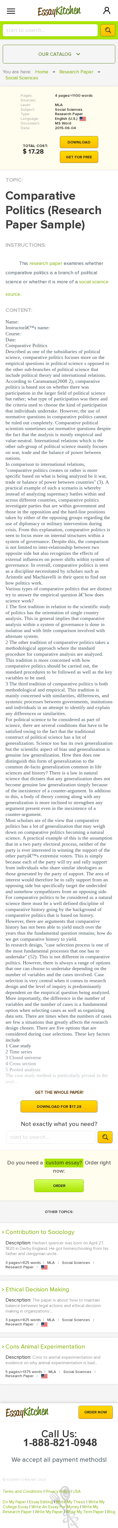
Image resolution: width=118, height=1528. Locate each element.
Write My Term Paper (85, 1511)
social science (93, 282)
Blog (111, 1511)
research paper (45, 263)
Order (59, 1185)
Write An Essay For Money (55, 1506)
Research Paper (76, 72)
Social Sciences (21, 78)
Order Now (95, 1412)
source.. (13, 294)
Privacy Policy (58, 1491)
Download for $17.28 (59, 1106)
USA (77, 1491)
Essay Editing (41, 1501)
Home (41, 72)
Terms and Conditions (23, 1491)
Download (79, 142)
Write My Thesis (70, 1501)
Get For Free (79, 157)
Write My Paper (49, 1511)
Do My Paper (14, 1501)
